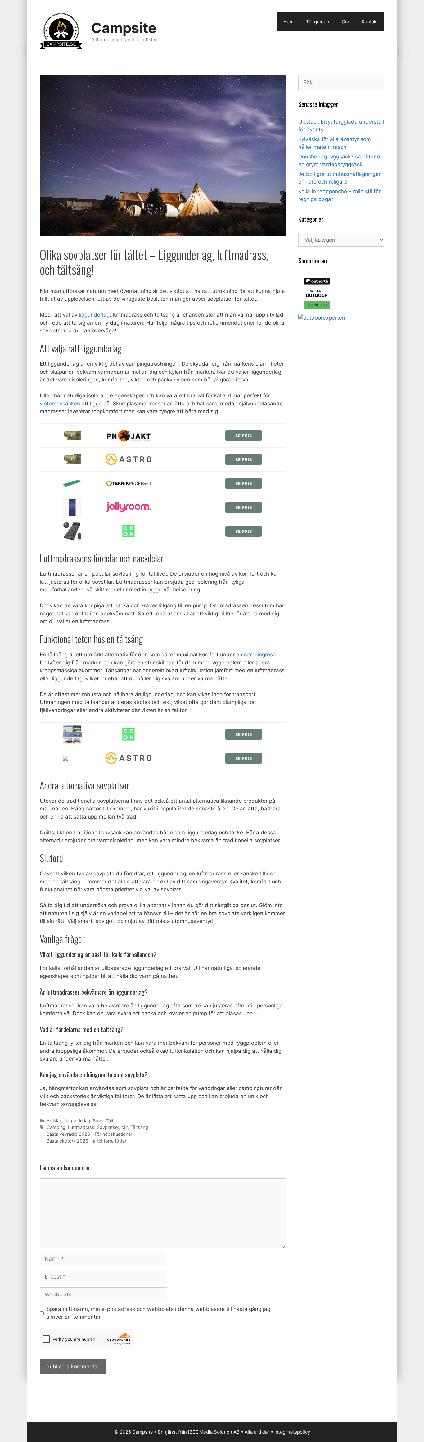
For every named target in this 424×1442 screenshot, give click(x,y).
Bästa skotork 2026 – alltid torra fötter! (87, 1140)
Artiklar (54, 1120)
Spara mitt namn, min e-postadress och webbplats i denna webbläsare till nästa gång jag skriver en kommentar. (158, 1313)
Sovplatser (108, 1127)
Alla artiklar (257, 1432)
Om (345, 22)
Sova (98, 1120)
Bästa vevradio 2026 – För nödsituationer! (90, 1134)
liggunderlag (94, 315)
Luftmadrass (81, 1127)
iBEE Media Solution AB (214, 1432)
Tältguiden (317, 22)
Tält (109, 1120)
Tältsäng (139, 1127)
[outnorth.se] (317, 310)
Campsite (123, 27)
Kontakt (370, 22)
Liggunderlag (76, 1120)
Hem (288, 22)
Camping (56, 1127)
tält (124, 1127)
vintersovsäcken (60, 403)
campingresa (260, 654)
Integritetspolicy (292, 1432)
